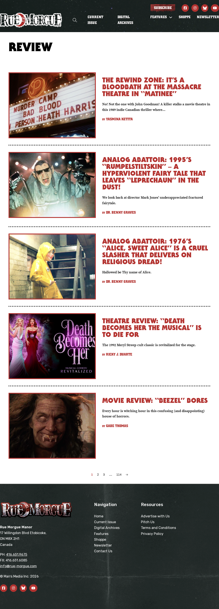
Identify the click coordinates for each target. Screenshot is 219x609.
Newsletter (208, 17)
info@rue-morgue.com (18, 566)
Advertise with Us (155, 516)
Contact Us (103, 551)
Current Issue (95, 20)
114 (118, 474)
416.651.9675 (16, 554)
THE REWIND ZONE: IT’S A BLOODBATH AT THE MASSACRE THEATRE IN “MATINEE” (151, 87)
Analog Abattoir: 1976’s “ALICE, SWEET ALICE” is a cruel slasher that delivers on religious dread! (155, 251)
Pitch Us (147, 522)
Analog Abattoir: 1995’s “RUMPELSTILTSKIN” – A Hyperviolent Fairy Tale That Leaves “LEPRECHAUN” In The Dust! (154, 173)
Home (98, 516)
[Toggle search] (74, 20)
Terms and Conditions (158, 528)
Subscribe (163, 8)
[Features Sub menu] (170, 17)
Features (101, 534)
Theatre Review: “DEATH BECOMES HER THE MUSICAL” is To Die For (151, 328)
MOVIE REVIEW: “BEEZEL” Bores (155, 400)
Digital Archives (125, 20)
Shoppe (185, 17)
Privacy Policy (152, 534)
